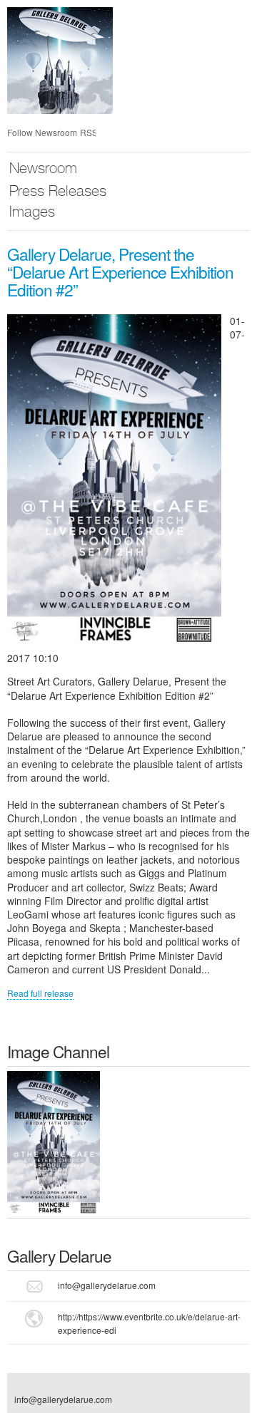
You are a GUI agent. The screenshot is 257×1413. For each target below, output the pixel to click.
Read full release (40, 993)
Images (32, 213)
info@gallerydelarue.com (107, 1285)
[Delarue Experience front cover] (53, 1140)
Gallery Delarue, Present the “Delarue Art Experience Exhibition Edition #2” (120, 271)
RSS (88, 132)
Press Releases (57, 192)
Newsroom (43, 169)
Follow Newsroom (42, 132)
